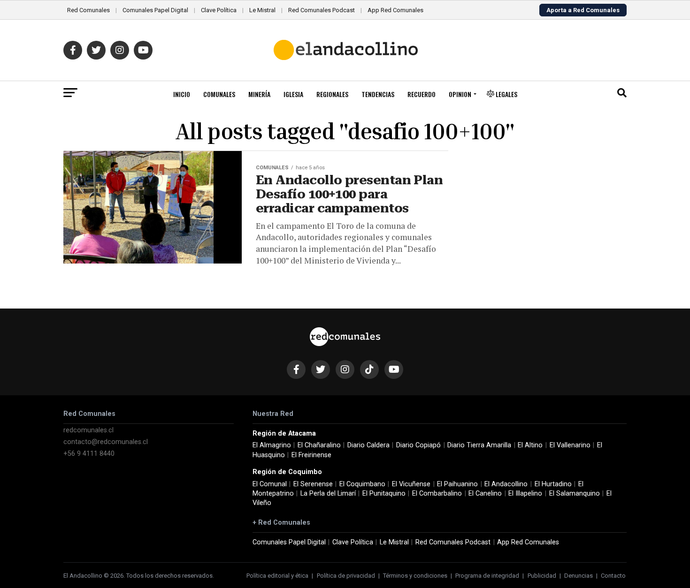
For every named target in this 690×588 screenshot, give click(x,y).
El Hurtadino (553, 484)
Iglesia (293, 94)
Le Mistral (262, 10)
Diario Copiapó (418, 445)
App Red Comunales (395, 10)
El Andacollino (506, 484)
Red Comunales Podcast (321, 10)
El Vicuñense (411, 484)
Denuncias (578, 575)
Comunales (219, 94)
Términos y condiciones (415, 575)
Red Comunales (88, 10)
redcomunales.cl (88, 430)
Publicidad (542, 575)
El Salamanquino (574, 494)
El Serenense (313, 484)
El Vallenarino (570, 445)
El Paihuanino (457, 484)
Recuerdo (421, 94)
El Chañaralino (319, 445)
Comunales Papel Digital (155, 10)
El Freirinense (311, 455)
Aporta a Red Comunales (583, 10)
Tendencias (377, 94)
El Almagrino (272, 445)
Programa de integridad (487, 575)
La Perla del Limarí (328, 494)
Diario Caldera (368, 445)
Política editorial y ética (277, 575)
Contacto (613, 575)
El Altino (530, 445)
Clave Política (219, 10)
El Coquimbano (362, 484)
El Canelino (485, 494)
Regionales (332, 94)
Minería (259, 94)
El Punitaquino (384, 494)
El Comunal (270, 484)
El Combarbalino (437, 494)
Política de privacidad (346, 575)
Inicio (181, 94)
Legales (505, 94)
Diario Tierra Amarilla (479, 445)
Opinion (460, 94)
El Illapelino (525, 494)
